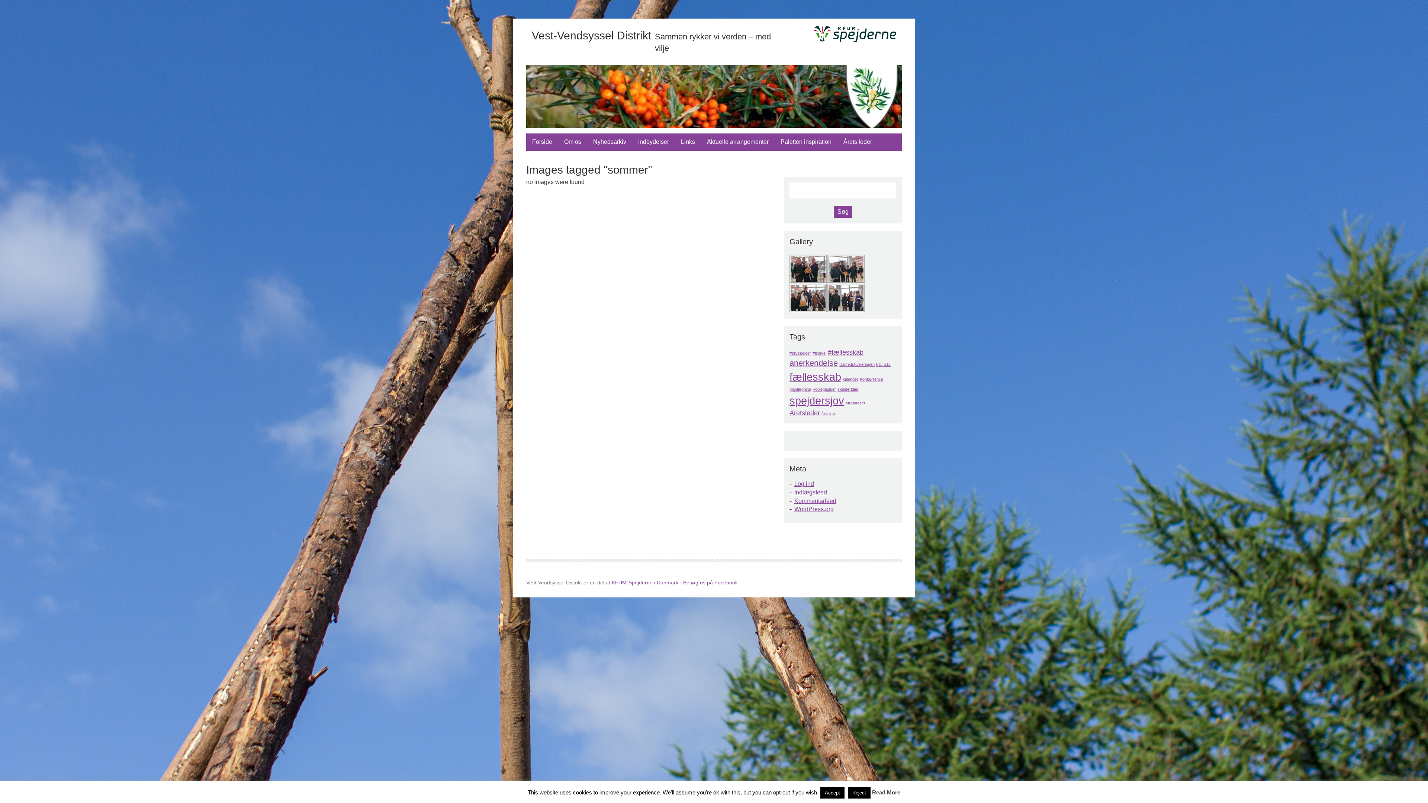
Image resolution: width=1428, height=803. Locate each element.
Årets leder (857, 142)
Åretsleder (804, 413)
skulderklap (847, 389)
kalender (850, 379)
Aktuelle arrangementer (738, 142)
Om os (572, 142)
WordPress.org (814, 509)
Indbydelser (653, 142)
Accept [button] (832, 793)
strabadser (855, 403)
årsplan (828, 414)
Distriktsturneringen (857, 364)
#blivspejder (800, 353)
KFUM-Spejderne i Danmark (645, 583)
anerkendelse (813, 363)
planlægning (800, 389)
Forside (542, 142)
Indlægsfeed (810, 492)
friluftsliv (883, 364)
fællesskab (815, 377)
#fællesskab (845, 352)
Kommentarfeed (815, 501)
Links (688, 142)
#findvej (819, 353)
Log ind (804, 484)
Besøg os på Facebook (710, 583)
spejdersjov (816, 400)
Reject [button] (859, 793)
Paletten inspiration (806, 142)
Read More (886, 792)
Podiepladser (824, 389)
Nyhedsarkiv (609, 142)
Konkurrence (871, 379)
